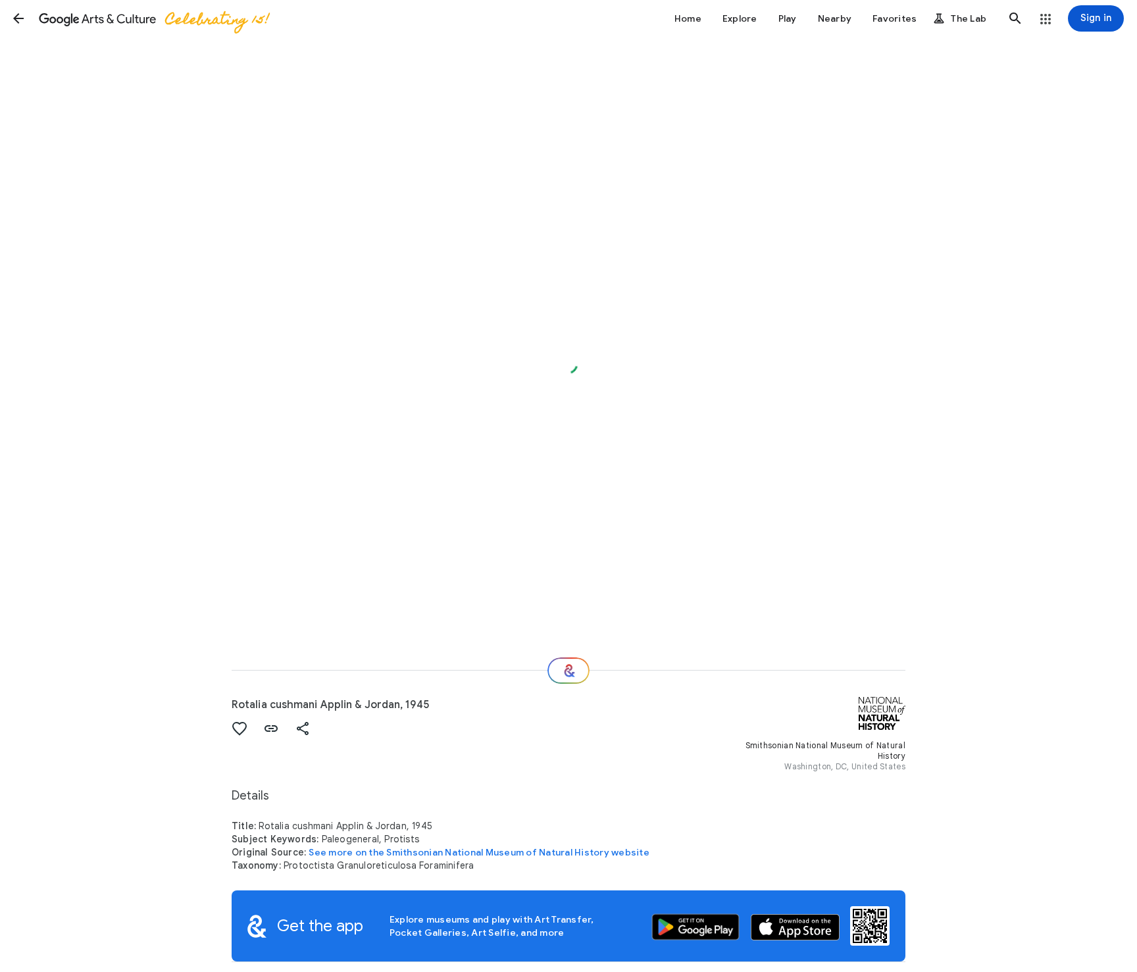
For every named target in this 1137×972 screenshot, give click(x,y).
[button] (18, 18)
